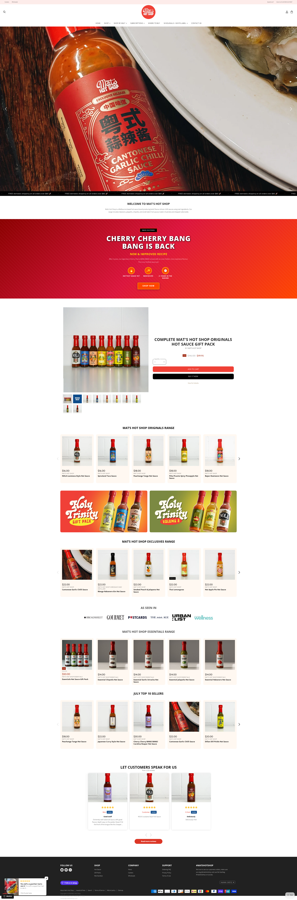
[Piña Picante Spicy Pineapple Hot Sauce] (184, 451)
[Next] (290, 109)
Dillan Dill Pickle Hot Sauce (217, 741)
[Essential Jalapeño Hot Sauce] (184, 655)
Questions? (270, 2)
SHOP (106, 23)
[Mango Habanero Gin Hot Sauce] (113, 565)
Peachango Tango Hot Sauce (146, 476)
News (130, 869)
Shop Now (148, 285)
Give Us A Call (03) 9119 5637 (284, 2)
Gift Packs (97, 873)
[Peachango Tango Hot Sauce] (148, 451)
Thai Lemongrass (176, 589)
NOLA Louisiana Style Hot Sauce (76, 476)
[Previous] (6, 109)
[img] (107, 807)
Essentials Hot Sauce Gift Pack (75, 679)
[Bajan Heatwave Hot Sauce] (220, 451)
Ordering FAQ (166, 869)
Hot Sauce (97, 869)
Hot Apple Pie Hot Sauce (215, 589)
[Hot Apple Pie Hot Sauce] (220, 565)
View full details (193, 383)
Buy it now (193, 376)
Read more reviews (148, 841)
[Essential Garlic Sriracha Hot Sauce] (148, 655)
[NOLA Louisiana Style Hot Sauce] (77, 451)
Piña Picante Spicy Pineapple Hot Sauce (183, 477)
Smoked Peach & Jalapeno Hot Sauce (147, 590)
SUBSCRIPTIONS (136, 23)
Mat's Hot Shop (195, 348)
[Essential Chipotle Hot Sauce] (113, 655)
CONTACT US (196, 23)
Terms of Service (100, 890)
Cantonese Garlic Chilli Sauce (75, 589)
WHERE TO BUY (154, 23)
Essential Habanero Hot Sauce (218, 680)
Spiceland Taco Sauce (107, 476)
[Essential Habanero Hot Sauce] (220, 655)
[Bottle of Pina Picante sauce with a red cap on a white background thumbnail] (116, 398)
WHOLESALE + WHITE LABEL (175, 23)
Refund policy (111, 890)
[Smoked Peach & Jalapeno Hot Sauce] (148, 565)
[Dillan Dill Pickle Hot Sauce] (220, 717)
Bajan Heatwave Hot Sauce (216, 476)
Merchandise (98, 876)
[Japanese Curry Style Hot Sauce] (113, 717)
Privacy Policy (166, 873)
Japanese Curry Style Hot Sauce (111, 741)
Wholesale (15, 2)
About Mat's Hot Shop (67, 890)
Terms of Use (166, 876)
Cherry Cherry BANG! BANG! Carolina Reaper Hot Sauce (146, 742)
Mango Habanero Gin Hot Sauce (111, 591)
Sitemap (120, 890)
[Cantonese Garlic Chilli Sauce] (77, 565)
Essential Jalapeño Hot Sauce (181, 680)
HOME (98, 23)
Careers (7, 2)
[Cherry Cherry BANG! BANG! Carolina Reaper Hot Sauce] (148, 717)
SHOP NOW (61, 113)
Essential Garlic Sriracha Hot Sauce (146, 681)
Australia (226, 882)
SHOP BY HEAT (120, 23)
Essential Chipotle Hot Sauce (110, 680)
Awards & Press (80, 890)
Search (90, 890)
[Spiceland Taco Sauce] (113, 451)
